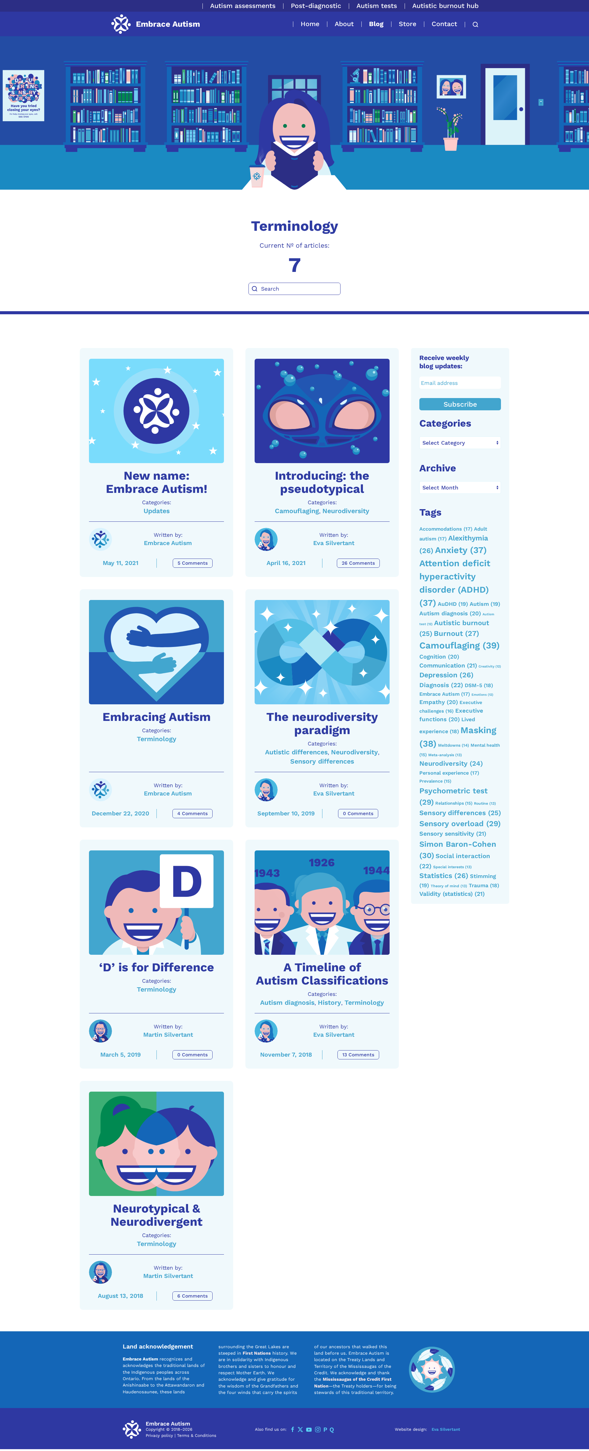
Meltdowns (453, 745)
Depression (446, 675)
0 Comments (358, 813)
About (344, 24)
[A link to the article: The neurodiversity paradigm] (322, 652)
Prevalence (435, 781)
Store (407, 24)
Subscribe (460, 404)
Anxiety (461, 550)
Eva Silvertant (333, 543)
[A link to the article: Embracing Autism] (156, 652)
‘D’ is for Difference (156, 967)
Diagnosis (441, 685)
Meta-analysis (445, 755)
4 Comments (192, 813)
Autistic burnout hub (445, 6)
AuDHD (453, 604)
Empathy (438, 702)
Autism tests (376, 6)
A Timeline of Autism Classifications (322, 974)
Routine (485, 803)
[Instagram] (318, 1429)
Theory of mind (449, 886)
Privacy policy (159, 1435)
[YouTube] (309, 1429)
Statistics (443, 876)
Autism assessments (242, 6)
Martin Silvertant (168, 1034)
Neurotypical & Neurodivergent (156, 1215)
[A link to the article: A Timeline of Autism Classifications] (322, 902)
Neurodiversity (345, 511)
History (329, 1002)
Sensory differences (322, 761)
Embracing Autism (156, 717)
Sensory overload (460, 823)
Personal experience (449, 773)
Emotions (482, 695)
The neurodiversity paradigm (322, 723)
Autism (485, 604)
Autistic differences (296, 752)
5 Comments (193, 563)
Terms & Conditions (196, 1435)
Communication (448, 665)
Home (310, 24)
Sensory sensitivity (452, 833)
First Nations (257, 1353)
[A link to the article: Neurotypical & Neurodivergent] (156, 1144)
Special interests (452, 867)
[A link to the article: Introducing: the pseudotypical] (322, 411)
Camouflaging (297, 511)
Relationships (453, 803)
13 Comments (358, 1055)
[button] (472, 24)
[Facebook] (293, 1429)
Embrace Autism (168, 543)
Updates (157, 511)
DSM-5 (479, 685)
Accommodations (445, 529)
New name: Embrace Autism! (156, 482)
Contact (444, 24)
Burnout (456, 633)
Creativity (490, 666)
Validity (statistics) (452, 893)
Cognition (439, 656)
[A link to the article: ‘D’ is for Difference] (156, 902)
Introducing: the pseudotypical (322, 482)
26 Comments (358, 563)
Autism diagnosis (287, 1002)
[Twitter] (300, 1429)
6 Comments (192, 1296)
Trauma (484, 885)
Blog (376, 24)
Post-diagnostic (316, 6)
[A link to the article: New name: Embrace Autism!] (156, 411)
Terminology (156, 739)
